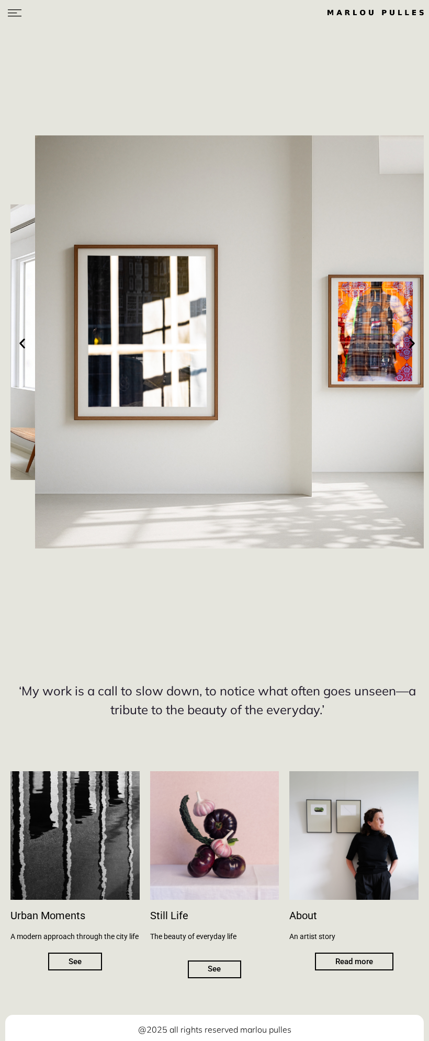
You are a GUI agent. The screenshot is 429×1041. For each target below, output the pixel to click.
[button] (22, 343)
